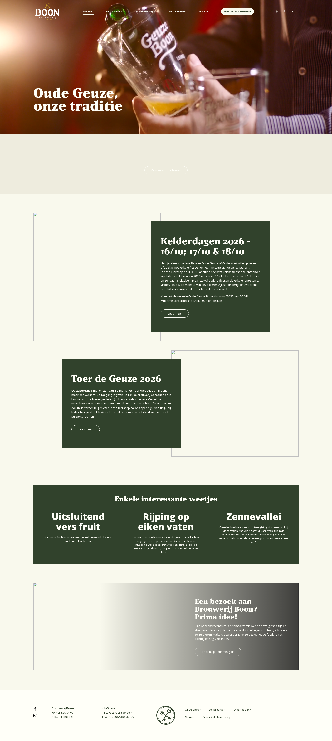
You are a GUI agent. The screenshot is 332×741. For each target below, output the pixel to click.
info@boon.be (111, 708)
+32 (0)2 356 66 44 (121, 712)
